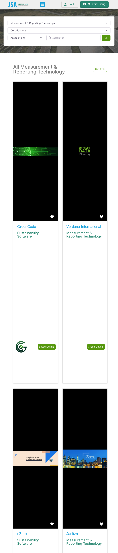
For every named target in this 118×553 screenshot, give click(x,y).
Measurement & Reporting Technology (84, 234)
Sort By (99, 69)
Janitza (72, 534)
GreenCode (26, 226)
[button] (42, 4)
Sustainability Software (28, 234)
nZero (22, 534)
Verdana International (83, 226)
